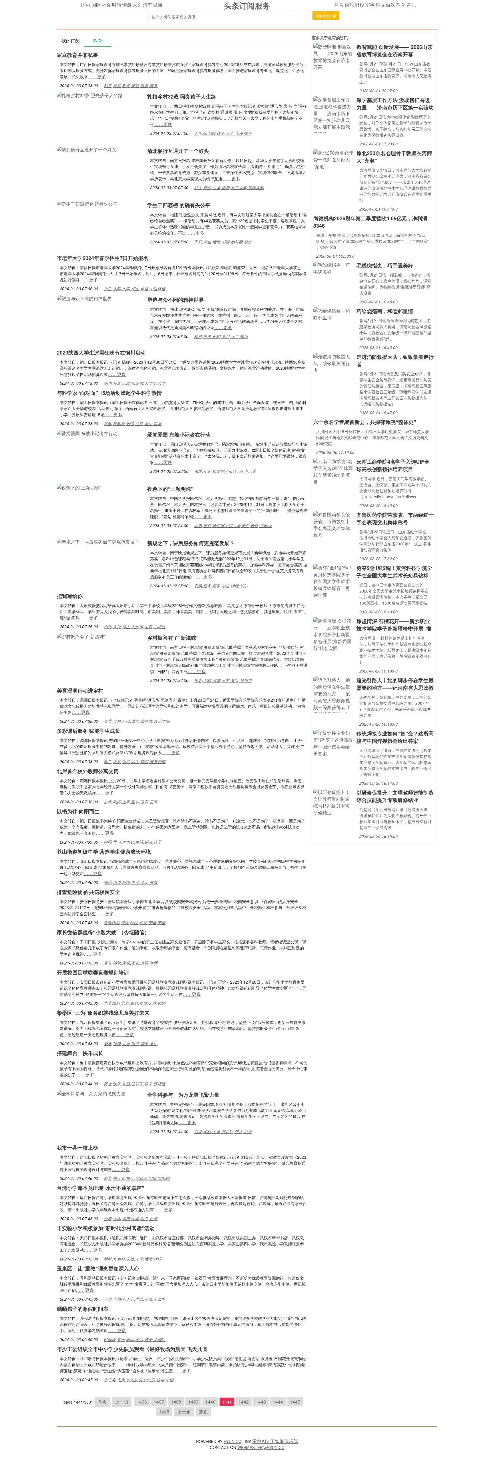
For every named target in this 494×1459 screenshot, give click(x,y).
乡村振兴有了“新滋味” (173, 637)
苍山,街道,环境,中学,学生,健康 (131, 882)
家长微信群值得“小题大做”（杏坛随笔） (103, 932)
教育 (400, 4)
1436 (142, 1401)
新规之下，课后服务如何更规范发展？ (191, 543)
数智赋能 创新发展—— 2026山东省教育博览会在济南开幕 (394, 50)
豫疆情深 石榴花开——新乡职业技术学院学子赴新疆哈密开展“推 (393, 624)
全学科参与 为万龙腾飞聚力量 (183, 1094)
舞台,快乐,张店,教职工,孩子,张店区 (135, 1083)
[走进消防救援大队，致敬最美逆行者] (333, 362)
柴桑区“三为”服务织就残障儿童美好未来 (103, 1012)
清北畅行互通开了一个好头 (178, 151)
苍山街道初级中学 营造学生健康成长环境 (104, 851)
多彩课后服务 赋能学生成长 (88, 730)
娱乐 (349, 4)
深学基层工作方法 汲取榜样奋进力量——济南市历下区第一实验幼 (395, 103)
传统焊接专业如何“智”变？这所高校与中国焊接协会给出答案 (395, 737)
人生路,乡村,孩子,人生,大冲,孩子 (223, 133)
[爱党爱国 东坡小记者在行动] (87, 432)
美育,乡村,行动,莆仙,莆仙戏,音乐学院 (137, 721)
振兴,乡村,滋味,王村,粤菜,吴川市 (223, 680)
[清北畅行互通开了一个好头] (86, 149)
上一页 (122, 1401)
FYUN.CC (232, 1441)
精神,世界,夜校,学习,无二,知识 (221, 336)
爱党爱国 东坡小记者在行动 (178, 434)
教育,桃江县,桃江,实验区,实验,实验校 (137, 1178)
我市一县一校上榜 (77, 1147)
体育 (339, 4)
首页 (102, 1401)
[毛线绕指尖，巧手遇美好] (333, 268)
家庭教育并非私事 (77, 55)
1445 (295, 1401)
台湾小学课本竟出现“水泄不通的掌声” (100, 1188)
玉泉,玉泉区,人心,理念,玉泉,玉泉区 (135, 1299)
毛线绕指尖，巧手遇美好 (384, 265)
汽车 (147, 4)
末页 (203, 1411)
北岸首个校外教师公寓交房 (88, 771)
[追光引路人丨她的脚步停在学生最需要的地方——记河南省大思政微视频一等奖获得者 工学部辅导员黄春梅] (333, 694)
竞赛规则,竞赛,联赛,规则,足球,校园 (135, 1003)
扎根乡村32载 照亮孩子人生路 (181, 96)
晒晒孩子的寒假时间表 (82, 1308)
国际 (96, 4)
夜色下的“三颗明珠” (170, 489)
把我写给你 (70, 596)
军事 (370, 4)
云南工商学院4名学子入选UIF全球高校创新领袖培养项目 (392, 465)
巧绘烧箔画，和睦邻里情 (384, 311)
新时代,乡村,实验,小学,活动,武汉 (133, 1259)
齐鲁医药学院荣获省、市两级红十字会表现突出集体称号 (395, 518)
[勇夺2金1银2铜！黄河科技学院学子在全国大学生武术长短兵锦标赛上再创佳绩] (333, 580)
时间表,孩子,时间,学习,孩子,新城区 (135, 1339)
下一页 (184, 1411)
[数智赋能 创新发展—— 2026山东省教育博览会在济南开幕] (333, 56)
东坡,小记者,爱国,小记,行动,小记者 (225, 471)
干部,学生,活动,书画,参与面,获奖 (223, 242)
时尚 (116, 4)
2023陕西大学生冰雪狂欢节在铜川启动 (101, 352)
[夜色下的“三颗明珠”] (79, 487)
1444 (278, 1401)
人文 (137, 4)
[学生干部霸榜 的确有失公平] (87, 203)
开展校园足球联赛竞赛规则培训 (93, 972)
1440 (210, 1401)
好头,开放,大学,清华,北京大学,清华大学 (229, 187)
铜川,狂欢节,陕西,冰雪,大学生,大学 (135, 383)
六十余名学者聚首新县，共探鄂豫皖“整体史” (364, 422)
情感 (127, 4)
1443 (261, 1401)
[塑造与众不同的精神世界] (84, 298)
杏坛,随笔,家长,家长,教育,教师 (131, 963)
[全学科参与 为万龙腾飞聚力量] (91, 1093)
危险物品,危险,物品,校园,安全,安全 (135, 922)
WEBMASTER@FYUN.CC (260, 1447)
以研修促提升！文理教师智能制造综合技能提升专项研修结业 (395, 796)
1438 (176, 1401)
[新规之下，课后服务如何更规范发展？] (98, 541)
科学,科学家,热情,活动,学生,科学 (133, 423)
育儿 (411, 4)
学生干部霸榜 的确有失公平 (178, 205)
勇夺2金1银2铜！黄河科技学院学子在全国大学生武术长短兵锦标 (394, 571)
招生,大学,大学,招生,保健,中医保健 (135, 288)
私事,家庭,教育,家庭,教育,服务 (131, 85)
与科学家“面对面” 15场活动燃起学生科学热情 (109, 393)
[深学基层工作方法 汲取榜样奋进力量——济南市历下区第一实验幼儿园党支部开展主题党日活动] (333, 114)
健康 (157, 4)
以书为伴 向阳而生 (78, 811)
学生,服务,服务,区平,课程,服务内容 (135, 761)
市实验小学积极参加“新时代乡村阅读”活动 (106, 1228)
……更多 (97, 76)
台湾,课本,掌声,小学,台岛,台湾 (131, 1218)
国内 (85, 4)
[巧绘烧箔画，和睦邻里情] (333, 313)
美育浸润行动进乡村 (80, 690)
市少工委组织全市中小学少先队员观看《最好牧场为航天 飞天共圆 (132, 1349)
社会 (106, 4)
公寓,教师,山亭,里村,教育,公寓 (131, 801)
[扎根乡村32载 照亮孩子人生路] (90, 94)
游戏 (390, 4)
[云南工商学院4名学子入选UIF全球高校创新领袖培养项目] (333, 471)
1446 (164, 1411)
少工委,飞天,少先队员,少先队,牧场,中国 (139, 1379)
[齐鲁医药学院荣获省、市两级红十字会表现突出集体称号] (333, 524)
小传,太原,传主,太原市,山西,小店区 (135, 626)
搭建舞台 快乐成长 (80, 1053)
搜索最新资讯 (326, 15)
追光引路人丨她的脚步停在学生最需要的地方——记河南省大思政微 (395, 684)
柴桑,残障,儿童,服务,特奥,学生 (131, 1043)
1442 (243, 1401)
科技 (380, 4)
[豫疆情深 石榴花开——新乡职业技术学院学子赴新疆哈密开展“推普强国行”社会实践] (333, 634)
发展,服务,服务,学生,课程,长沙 (221, 586)
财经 (359, 4)
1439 (193, 1401)
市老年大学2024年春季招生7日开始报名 (102, 258)
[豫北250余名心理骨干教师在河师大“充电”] (333, 159)
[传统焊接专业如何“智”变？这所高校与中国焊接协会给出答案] (333, 742)
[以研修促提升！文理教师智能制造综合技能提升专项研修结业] (333, 801)
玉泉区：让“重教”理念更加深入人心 (98, 1268)
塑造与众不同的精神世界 (175, 299)
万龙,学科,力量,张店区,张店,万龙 (223, 1131)
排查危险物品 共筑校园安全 (88, 892)
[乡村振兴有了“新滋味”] (81, 636)
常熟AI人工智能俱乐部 (275, 1441)
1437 (159, 1401)
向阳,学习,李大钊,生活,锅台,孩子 (133, 842)
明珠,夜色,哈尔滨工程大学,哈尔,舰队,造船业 (233, 525)
